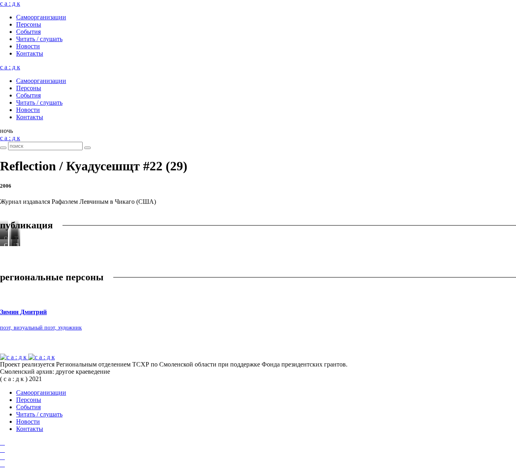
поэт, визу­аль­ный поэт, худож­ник (41, 328)
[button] (6, 130)
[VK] (2, 457)
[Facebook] (2, 442)
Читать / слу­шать (39, 38)
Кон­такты (29, 53)
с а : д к (10, 3)
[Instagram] (2, 449)
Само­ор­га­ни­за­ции (41, 17)
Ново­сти (28, 46)
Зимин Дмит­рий (23, 312)
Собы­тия (28, 31)
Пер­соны (28, 24)
